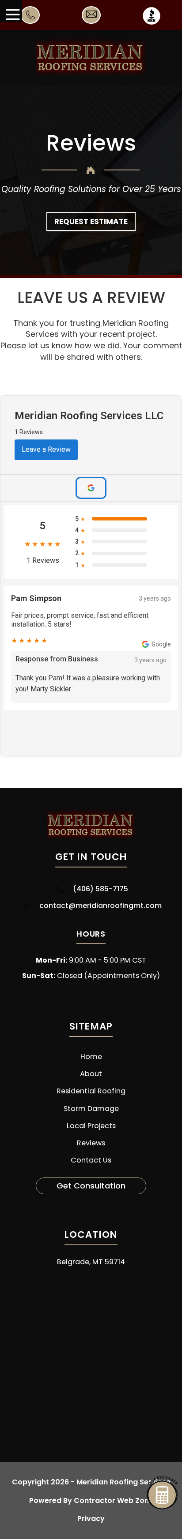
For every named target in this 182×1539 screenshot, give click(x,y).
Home (91, 1057)
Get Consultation (91, 1185)
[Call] (30, 20)
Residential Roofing (91, 1091)
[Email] (91, 18)
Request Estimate (91, 221)
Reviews (91, 1143)
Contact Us (91, 1160)
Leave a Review (46, 449)
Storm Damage (91, 1109)
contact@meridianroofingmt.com (100, 906)
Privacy (91, 1518)
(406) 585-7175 (100, 889)
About (91, 1074)
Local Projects (91, 1126)
